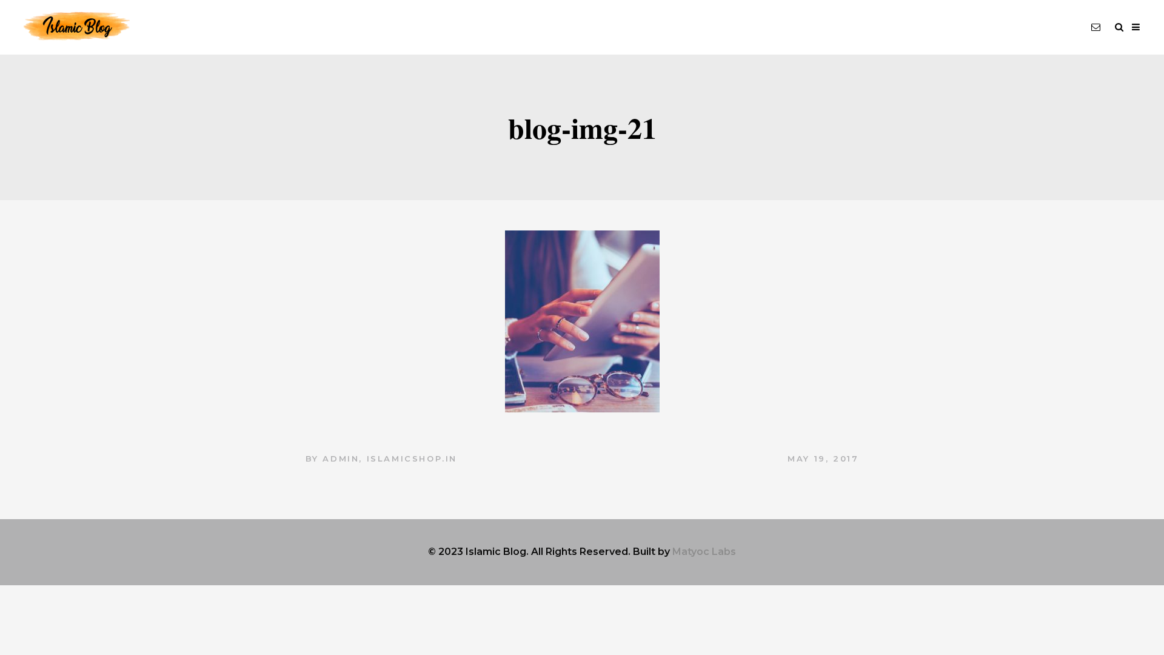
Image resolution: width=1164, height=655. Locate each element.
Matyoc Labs (704, 551)
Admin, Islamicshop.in (390, 458)
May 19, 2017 (823, 458)
